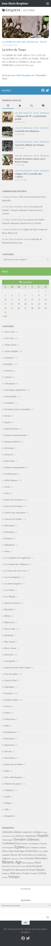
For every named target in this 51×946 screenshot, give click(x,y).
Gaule (7, 486)
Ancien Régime (11, 351)
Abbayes (17, 832)
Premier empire (11, 699)
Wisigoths (9, 816)
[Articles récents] (8, 106)
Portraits (8, 693)
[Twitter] (47, 90)
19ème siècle (10, 344)
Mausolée (9, 609)
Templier (34, 873)
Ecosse (7, 415)
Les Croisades (26, 858)
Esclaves (8, 454)
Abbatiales (7, 832)
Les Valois (9, 590)
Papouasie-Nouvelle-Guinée (17, 667)
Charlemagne (7, 840)
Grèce (7, 493)
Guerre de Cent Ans (21, 854)
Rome (29, 866)
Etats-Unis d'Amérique (13, 851)
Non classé (9, 641)
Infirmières (9, 544)
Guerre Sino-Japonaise (14, 512)
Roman (23, 866)
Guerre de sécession (13, 499)
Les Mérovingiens (12, 583)
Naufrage (8, 635)
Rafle (6, 725)
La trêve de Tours (14, 50)
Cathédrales (30, 835)
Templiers (9, 790)
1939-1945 (9, 338)
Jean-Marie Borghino (15, 3)
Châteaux (33, 839)
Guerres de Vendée (13, 519)
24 (5, 308)
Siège (6, 770)
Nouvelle (44, 113)
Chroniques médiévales (15, 390)
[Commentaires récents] (31, 106)
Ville (6, 809)
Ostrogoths (9, 661)
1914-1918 (18, 113)
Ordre (13, 866)
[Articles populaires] (19, 106)
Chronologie (10, 396)
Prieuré (18, 866)
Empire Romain (11, 428)
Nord (38, 862)
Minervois (9, 622)
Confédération (11, 843)
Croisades (9, 402)
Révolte (8, 751)
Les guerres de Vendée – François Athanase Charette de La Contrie (22, 210)
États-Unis (9, 461)
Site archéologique (13, 777)
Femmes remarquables (14, 467)
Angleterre (28, 832)
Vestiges (14, 877)
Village (7, 803)
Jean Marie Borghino (21, 75)
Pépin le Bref (10, 680)
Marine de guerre (12, 603)
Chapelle (42, 836)
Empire (28, 847)
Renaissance (10, 732)
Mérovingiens (28, 862)
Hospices (8, 538)
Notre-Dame (10, 648)
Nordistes (6, 866)
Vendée (5, 877)
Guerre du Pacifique (13, 506)
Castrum (8, 370)
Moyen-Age (32, 42)
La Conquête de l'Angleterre (17, 557)
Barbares (20, 835)
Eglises (19, 847)
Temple (26, 873)
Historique (9, 525)
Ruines (41, 869)
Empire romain (38, 847)
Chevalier (19, 839)
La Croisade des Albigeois (16, 564)
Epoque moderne (12, 441)
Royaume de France (26, 869)
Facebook (25, 888)
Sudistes (19, 873)
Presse (7, 706)
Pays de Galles (11, 674)
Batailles (27, 113)
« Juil (4, 316)
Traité (43, 42)
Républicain (6, 873)
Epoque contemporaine (15, 435)
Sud (13, 873)
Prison (7, 712)
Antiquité (8, 357)
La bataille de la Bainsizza (27, 131)
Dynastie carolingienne (30, 843)
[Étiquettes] (43, 106)
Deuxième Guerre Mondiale (17, 409)
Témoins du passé (12, 783)
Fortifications (10, 473)
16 (45, 299)
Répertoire (9, 745)
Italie (36, 113)
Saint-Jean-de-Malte (13, 764)
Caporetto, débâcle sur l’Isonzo (29, 145)
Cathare (8, 377)
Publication (9, 719)
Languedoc (15, 859)
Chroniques (9, 383)
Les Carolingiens (12, 577)
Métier (7, 615)
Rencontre (9, 738)
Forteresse (31, 851)
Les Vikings (9, 596)
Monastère (41, 858)
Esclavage (9, 448)
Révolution (9, 757)
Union (42, 873)
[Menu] (47, 3)
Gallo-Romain (10, 480)
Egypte (7, 422)
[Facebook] (43, 90)
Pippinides (9, 686)
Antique (37, 832)
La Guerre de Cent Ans (13, 42)
